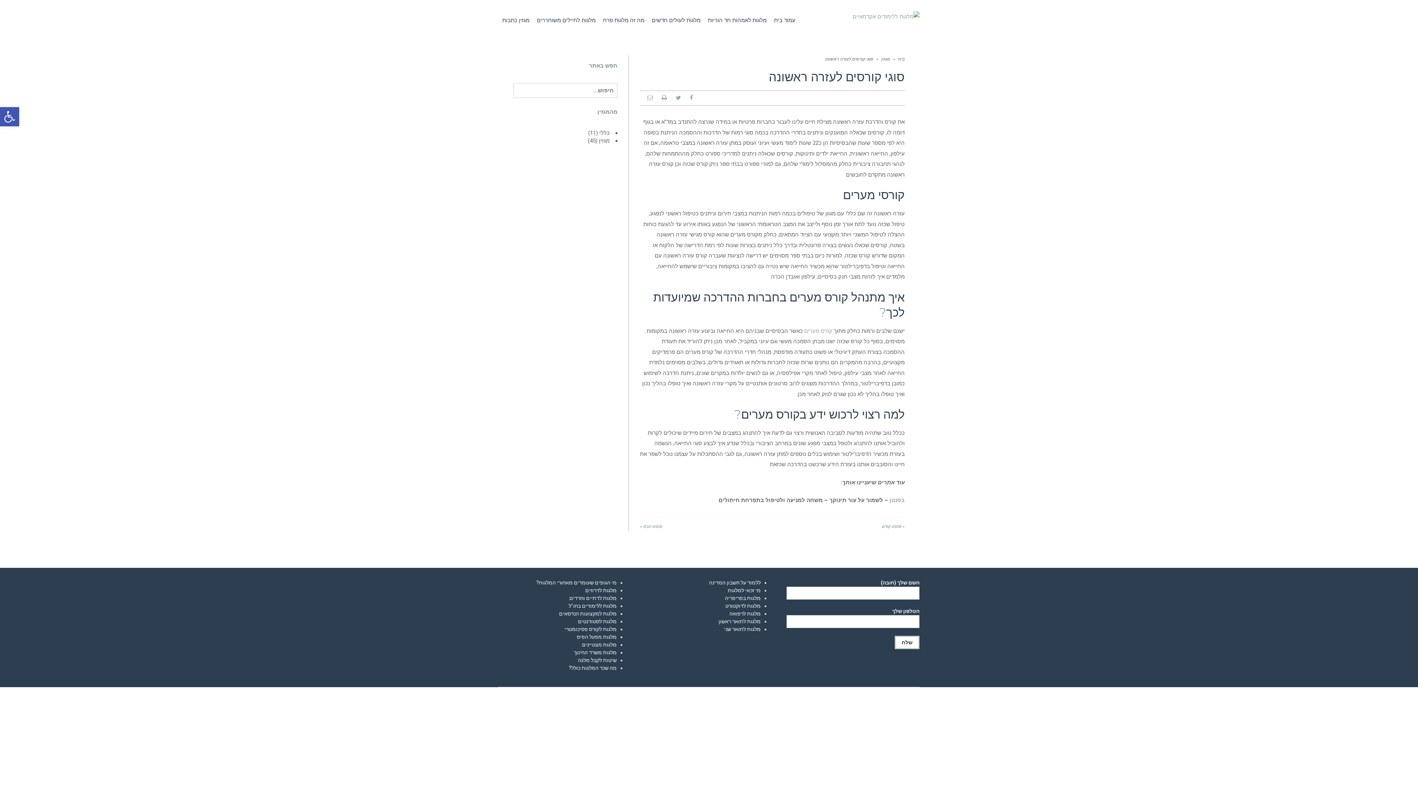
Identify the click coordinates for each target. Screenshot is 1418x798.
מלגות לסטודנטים (597, 621)
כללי (604, 133)
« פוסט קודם (893, 526)
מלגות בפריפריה (743, 598)
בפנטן (897, 500)
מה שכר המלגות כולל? (593, 668)
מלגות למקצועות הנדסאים (588, 614)
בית (901, 59)
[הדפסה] (664, 98)
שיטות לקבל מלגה (597, 660)
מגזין (885, 59)
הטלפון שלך (905, 611)
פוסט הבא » (651, 526)
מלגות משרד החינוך (595, 652)
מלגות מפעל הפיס (597, 637)
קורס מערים (818, 331)
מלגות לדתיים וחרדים (593, 598)
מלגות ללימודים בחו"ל (593, 606)
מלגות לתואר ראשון (740, 621)
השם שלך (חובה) (900, 583)
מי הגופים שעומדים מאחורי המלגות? (576, 583)
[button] (9, 116)
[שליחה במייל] (650, 98)
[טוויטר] (678, 98)
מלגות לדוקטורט (743, 606)
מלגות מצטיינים (599, 645)
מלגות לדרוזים (601, 590)
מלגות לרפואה (745, 614)
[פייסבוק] (691, 98)
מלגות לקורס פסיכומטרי (591, 629)
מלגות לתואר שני (742, 629)
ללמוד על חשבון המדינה (735, 583)
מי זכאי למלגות (744, 590)
